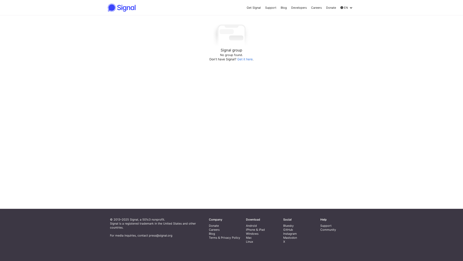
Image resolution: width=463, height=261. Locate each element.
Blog (284, 7)
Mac (249, 237)
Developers (299, 7)
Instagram (290, 233)
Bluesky (288, 225)
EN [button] (346, 7)
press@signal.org (160, 235)
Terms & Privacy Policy (224, 237)
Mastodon (290, 237)
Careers (316, 7)
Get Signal (254, 7)
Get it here (245, 59)
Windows (252, 233)
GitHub (288, 229)
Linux (249, 241)
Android (251, 225)
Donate (331, 7)
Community (328, 229)
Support (270, 7)
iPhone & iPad (255, 229)
